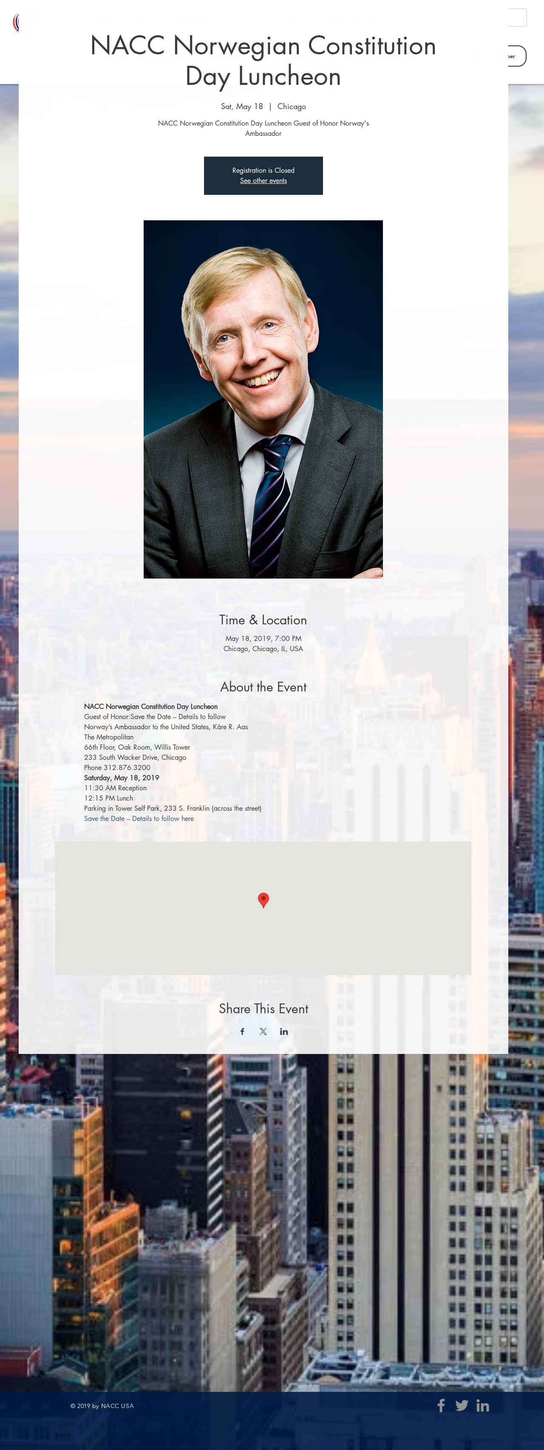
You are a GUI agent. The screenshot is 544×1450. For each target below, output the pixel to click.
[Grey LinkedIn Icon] (483, 1405)
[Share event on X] (263, 1031)
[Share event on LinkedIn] (284, 1031)
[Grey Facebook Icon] (441, 1405)
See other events (263, 180)
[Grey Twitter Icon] (462, 1405)
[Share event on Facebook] (242, 1031)
